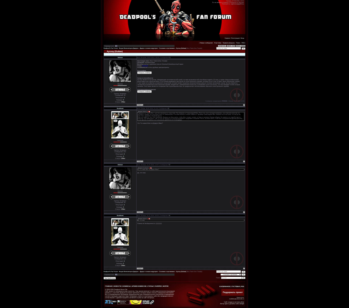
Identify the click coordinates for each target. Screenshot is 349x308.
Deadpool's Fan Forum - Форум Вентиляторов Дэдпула (121, 48)
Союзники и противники (167, 48)
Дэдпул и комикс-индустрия (149, 48)
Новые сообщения (206, 43)
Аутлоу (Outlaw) (181, 48)
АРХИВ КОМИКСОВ (139, 286)
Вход (242, 38)
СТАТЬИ (151, 286)
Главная (227, 38)
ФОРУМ (165, 286)
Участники (217, 43)
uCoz (242, 302)
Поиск (238, 43)
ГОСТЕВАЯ (236, 286)
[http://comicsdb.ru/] (136, 304)
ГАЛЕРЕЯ (158, 286)
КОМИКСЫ (127, 286)
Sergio (242, 303)
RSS (243, 43)
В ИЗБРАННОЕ (224, 286)
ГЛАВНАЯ (108, 286)
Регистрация (235, 38)
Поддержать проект (233, 292)
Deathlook (120, 108)
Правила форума (229, 43)
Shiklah (120, 57)
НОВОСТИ (117, 286)
